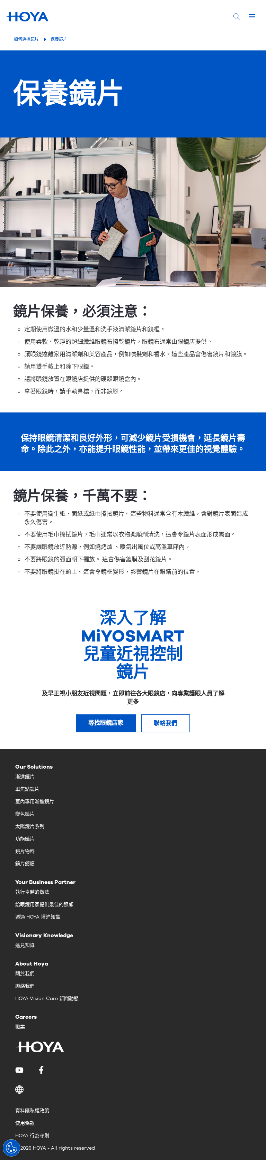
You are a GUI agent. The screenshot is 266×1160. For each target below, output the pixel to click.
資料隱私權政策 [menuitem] (32, 1110)
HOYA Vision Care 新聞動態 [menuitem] (47, 998)
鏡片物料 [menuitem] (25, 851)
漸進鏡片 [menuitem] (25, 776)
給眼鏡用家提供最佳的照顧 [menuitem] (44, 904)
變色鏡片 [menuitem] (25, 814)
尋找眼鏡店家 (106, 723)
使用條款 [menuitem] (25, 1123)
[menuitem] (20, 1070)
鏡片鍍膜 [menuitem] (25, 864)
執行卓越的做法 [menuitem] (32, 892)
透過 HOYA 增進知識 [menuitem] (37, 917)
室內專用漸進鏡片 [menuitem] (34, 801)
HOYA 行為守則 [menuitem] (32, 1135)
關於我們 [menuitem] (25, 973)
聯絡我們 (165, 723)
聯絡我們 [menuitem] (25, 986)
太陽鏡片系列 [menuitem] (29, 826)
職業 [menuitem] (20, 1027)
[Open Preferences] (11, 1148)
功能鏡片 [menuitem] (25, 839)
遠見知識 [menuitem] (25, 945)
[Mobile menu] (251, 16)
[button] (133, 1089)
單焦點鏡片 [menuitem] (27, 789)
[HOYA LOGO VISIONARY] (27, 16)
